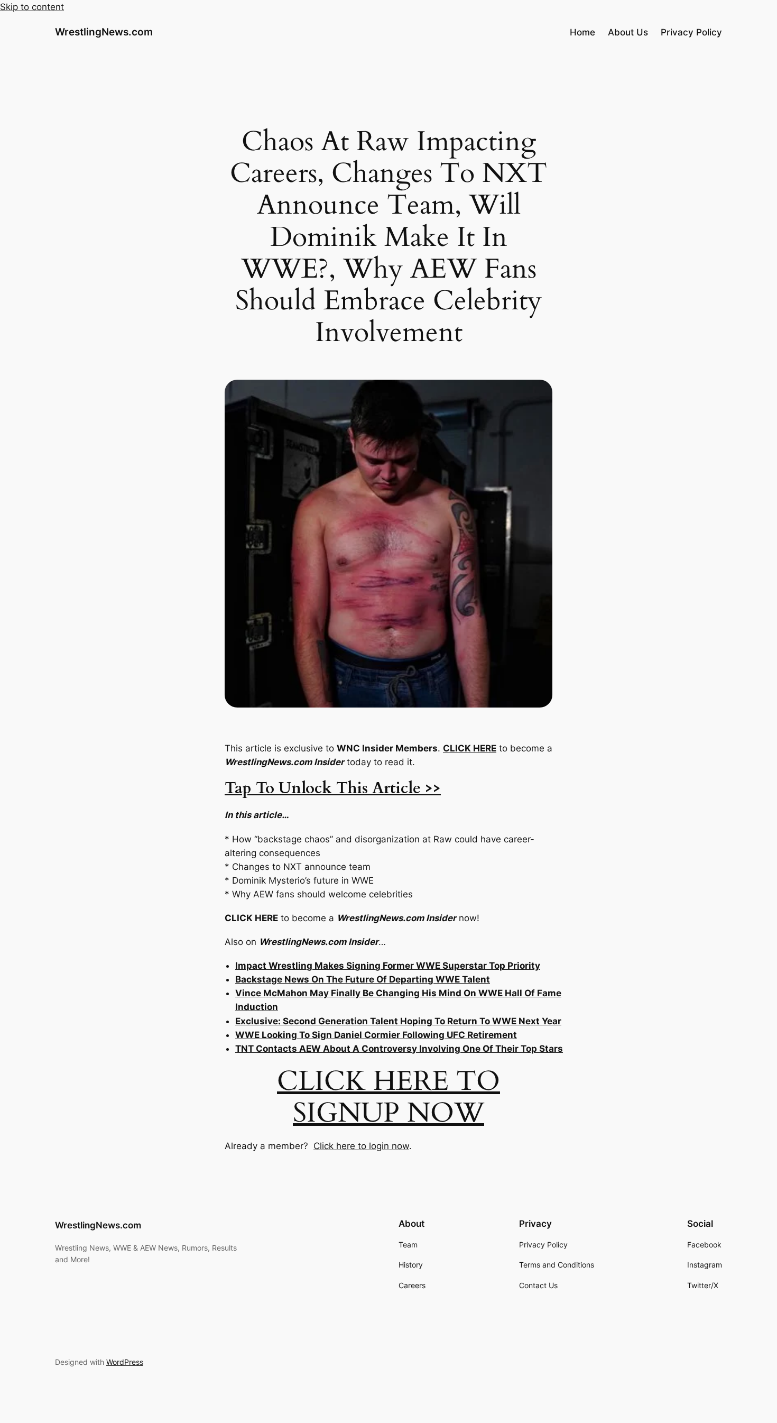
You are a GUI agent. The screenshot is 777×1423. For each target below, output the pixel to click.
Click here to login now (361, 1146)
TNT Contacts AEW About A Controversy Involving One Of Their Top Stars (399, 1048)
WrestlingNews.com (104, 31)
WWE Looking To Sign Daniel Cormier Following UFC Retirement (376, 1035)
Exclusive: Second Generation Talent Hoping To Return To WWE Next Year (398, 1021)
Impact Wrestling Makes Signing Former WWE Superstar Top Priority (387, 965)
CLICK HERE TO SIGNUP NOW (388, 1097)
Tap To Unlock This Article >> (333, 788)
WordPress (124, 1361)
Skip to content (32, 7)
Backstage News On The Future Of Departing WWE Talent (362, 979)
